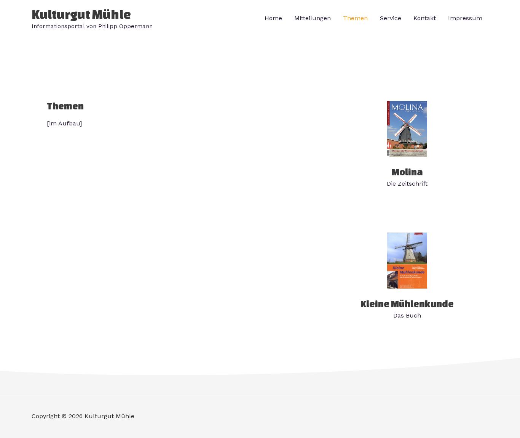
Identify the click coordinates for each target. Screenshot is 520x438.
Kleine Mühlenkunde (407, 303)
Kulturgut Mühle (81, 14)
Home (273, 18)
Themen (355, 18)
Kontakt (424, 18)
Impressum (465, 18)
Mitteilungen (312, 18)
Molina (407, 172)
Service (390, 18)
